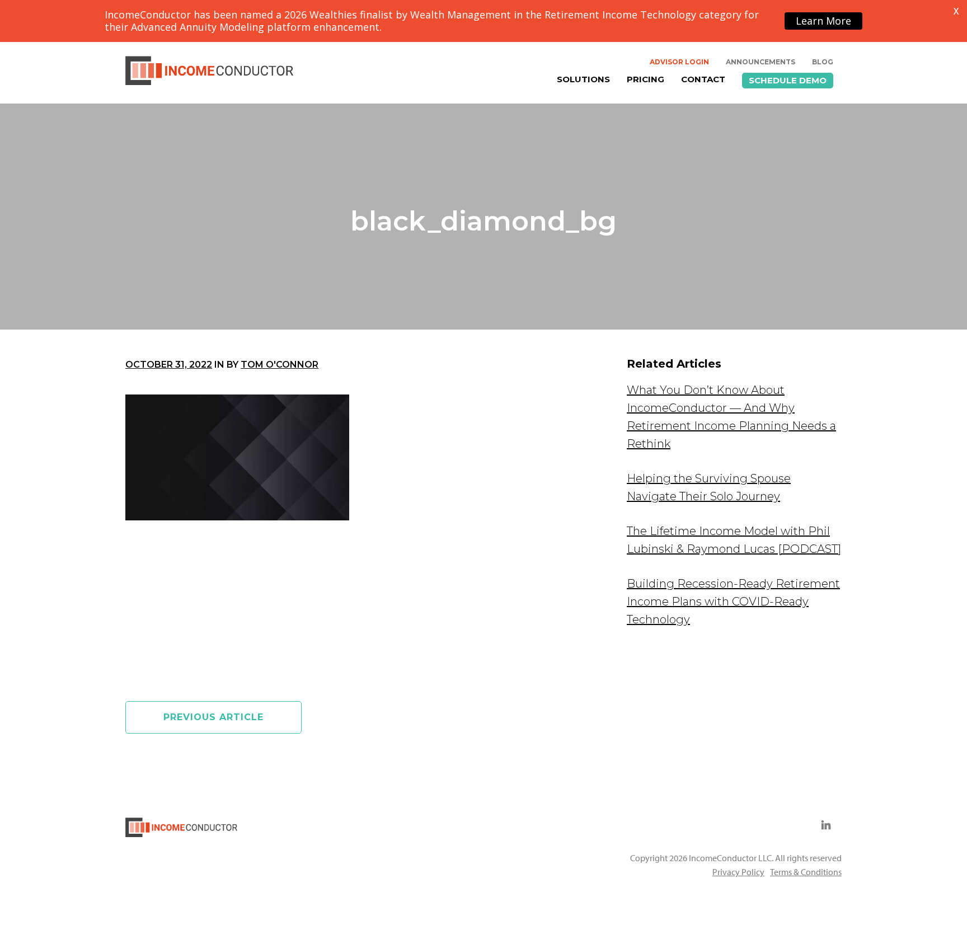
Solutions (583, 79)
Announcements (760, 62)
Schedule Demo (788, 80)
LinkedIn (826, 826)
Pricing (645, 79)
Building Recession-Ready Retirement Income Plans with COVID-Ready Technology (733, 601)
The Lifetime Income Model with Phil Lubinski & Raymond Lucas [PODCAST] (734, 540)
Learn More (823, 20)
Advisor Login (679, 62)
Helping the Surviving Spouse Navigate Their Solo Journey (709, 487)
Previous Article (213, 717)
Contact (703, 79)
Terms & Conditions (806, 871)
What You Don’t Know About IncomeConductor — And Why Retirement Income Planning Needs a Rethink (731, 416)
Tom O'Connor (279, 364)
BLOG (822, 62)
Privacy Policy (738, 871)
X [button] (956, 11)
